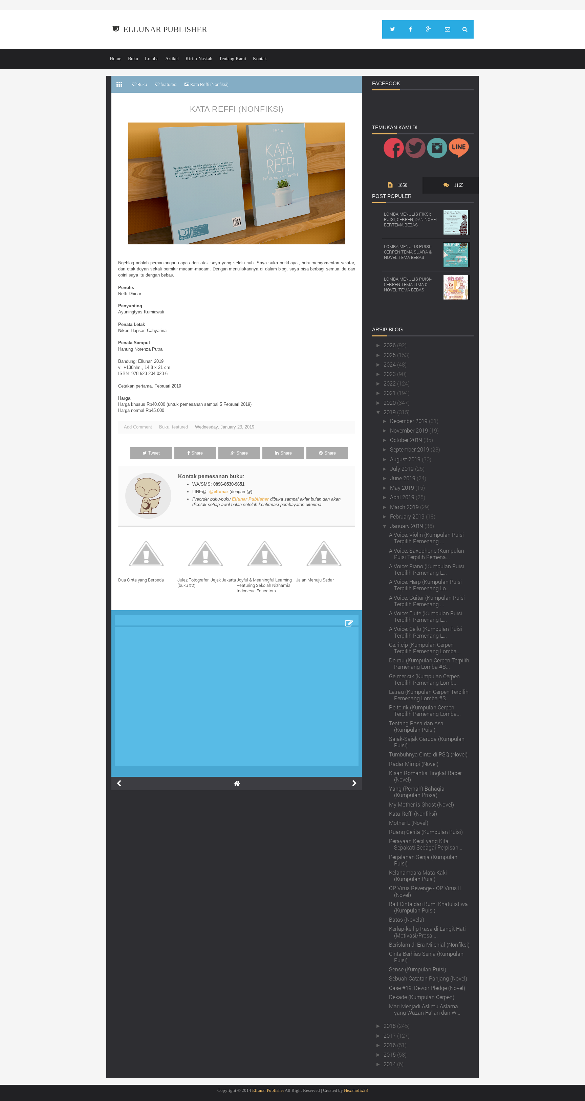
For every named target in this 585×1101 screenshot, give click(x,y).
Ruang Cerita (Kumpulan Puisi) (426, 831)
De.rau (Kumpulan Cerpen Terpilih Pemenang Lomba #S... (429, 663)
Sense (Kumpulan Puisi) (417, 969)
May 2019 (402, 487)
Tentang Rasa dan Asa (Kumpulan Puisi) (416, 726)
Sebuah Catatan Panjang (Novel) (428, 978)
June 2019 (403, 478)
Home (115, 58)
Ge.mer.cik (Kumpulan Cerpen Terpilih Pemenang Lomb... (424, 679)
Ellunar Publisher (165, 29)
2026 (390, 345)
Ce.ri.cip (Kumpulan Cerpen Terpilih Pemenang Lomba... (425, 648)
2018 (390, 1025)
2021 (390, 392)
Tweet (154, 453)
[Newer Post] (118, 783)
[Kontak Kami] (447, 29)
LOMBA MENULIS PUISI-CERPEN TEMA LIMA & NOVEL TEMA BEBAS (408, 284)
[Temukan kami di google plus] (428, 29)
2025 (390, 354)
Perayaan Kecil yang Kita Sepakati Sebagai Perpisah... (425, 844)
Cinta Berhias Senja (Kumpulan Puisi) (426, 957)
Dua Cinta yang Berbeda (141, 580)
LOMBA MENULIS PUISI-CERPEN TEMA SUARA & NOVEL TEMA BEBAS (408, 251)
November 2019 (409, 430)
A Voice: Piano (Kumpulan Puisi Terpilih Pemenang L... (426, 569)
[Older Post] (354, 783)
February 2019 (408, 516)
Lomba (151, 58)
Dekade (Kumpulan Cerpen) (421, 996)
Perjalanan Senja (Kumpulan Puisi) (423, 860)
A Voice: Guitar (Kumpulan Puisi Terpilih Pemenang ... (427, 601)
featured (180, 427)
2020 (390, 402)
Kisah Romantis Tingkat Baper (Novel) (425, 776)
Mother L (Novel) (408, 822)
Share (197, 453)
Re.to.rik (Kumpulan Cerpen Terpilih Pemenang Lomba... (425, 710)
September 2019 (410, 449)
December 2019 (409, 420)
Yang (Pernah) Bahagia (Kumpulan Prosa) (417, 791)
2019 (390, 412)
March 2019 (405, 506)
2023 (390, 373)
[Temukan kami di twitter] (392, 29)
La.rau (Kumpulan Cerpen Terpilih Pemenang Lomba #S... (429, 695)
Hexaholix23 (356, 1090)
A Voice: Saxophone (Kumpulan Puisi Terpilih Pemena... (426, 553)
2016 (390, 1045)
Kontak (260, 58)
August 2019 (406, 459)
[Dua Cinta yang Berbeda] (147, 553)
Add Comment (138, 427)
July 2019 (402, 468)
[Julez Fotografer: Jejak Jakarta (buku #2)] (207, 553)
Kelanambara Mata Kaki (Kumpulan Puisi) (418, 875)
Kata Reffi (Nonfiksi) (237, 109)
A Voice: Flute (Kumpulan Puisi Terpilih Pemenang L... (425, 616)
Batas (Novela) (406, 919)
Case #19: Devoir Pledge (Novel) (427, 987)
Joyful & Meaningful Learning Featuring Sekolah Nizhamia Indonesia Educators (264, 585)
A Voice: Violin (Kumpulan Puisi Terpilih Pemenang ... (426, 538)
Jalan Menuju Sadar (315, 580)
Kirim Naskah (199, 58)
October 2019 (407, 439)
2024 (390, 364)
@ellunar (218, 491)
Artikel (172, 58)
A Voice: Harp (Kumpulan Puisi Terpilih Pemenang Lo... (425, 585)
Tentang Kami (232, 58)
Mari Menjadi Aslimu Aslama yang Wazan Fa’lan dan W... (424, 1009)
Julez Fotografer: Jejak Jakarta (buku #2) (206, 582)
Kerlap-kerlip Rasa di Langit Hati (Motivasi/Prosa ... (427, 932)
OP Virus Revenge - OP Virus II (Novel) (425, 891)
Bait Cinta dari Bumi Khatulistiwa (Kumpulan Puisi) (428, 907)
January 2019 (407, 525)
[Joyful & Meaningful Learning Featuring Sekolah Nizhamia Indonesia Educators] (266, 553)
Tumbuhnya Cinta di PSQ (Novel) (428, 754)
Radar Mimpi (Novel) (413, 763)
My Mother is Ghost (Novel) (421, 804)
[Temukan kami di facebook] (410, 29)
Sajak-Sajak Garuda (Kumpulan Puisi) (426, 742)
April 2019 (403, 497)
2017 (390, 1035)
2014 (390, 1063)
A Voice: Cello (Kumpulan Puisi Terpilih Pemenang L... (425, 632)
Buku (133, 58)
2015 (390, 1054)
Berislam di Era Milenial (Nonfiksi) (429, 944)
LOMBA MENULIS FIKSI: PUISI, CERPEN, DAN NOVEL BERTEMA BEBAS (411, 219)
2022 (390, 383)
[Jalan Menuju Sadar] (325, 553)
